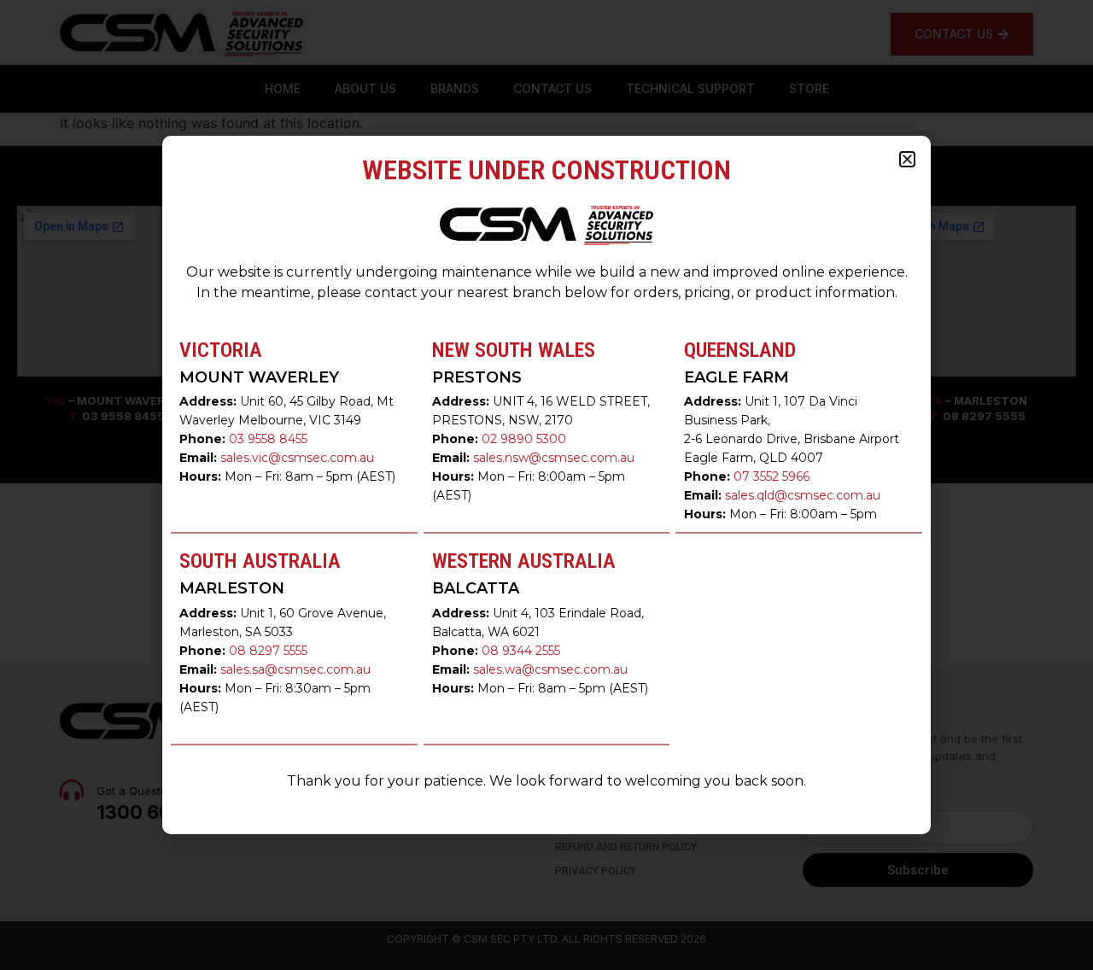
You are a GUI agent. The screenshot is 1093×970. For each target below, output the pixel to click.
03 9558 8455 (268, 439)
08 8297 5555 (268, 650)
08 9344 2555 (521, 650)
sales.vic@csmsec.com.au (297, 457)
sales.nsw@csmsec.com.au (553, 457)
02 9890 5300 (524, 439)
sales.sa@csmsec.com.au (295, 669)
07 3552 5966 (772, 476)
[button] (907, 159)
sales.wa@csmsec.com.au (550, 669)
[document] (546, 485)
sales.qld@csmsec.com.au (802, 495)
